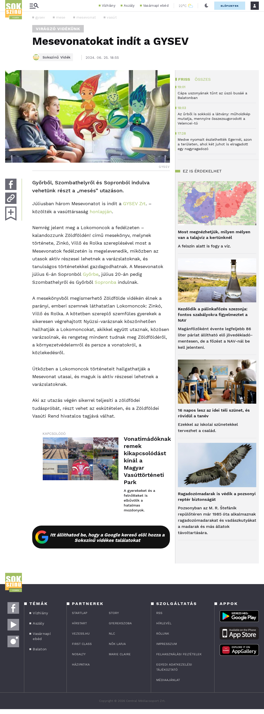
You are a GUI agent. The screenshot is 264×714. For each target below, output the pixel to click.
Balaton (40, 649)
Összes (203, 79)
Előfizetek (230, 5)
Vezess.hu (81, 633)
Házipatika (81, 664)
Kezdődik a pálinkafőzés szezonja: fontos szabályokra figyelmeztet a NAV (213, 314)
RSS (159, 613)
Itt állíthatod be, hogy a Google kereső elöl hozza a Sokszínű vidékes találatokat (107, 537)
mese (60, 17)
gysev (40, 17)
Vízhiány (109, 5)
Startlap (79, 613)
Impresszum (166, 644)
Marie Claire (120, 654)
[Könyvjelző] (10, 213)
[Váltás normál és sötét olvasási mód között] (206, 6)
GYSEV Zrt (134, 203)
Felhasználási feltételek (179, 654)
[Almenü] (34, 6)
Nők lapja (117, 644)
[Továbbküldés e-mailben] (10, 198)
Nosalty (79, 654)
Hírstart (79, 623)
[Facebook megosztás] (10, 184)
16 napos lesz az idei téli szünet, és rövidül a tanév (214, 413)
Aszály (129, 5)
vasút (112, 17)
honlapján (101, 211)
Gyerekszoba (120, 623)
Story (114, 613)
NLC (112, 633)
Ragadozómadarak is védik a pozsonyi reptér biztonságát (217, 496)
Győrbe (90, 274)
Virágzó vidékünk (58, 28)
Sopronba (105, 282)
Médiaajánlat (168, 680)
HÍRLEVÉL (163, 623)
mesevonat (86, 17)
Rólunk (162, 633)
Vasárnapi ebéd (156, 5)
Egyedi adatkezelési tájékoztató (174, 667)
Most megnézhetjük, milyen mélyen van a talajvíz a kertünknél (214, 234)
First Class (82, 644)
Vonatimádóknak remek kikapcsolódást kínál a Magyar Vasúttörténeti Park (142, 460)
